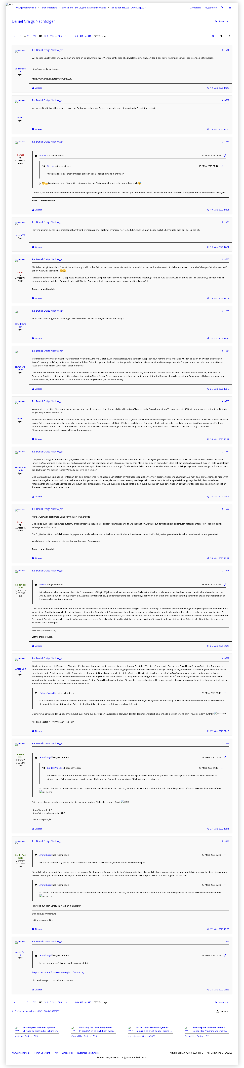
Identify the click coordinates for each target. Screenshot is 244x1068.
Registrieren (211, 7)
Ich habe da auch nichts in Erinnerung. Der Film (41, 1030)
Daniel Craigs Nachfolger (33, 21)
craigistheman (134, 1036)
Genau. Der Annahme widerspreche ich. (211, 1030)
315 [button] (52, 36)
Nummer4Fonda (20, 368)
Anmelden (195, 7)
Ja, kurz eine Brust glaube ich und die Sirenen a (154, 1030)
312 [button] (35, 36)
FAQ (56, 1052)
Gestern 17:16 (90, 1036)
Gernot (20, 154)
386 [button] (60, 36)
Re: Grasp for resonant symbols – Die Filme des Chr (41, 1027)
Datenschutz (67, 1052)
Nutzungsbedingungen (88, 1052)
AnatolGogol (20, 670)
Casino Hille (20, 756)
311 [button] (29, 36)
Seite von (83, 36)
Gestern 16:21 (203, 1036)
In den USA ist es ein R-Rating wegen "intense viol (97, 1030)
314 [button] (46, 36)
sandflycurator (20, 325)
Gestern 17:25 (31, 1036)
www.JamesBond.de (21, 1052)
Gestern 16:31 (148, 1036)
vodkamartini (20, 70)
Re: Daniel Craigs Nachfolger (47, 50)
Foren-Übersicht (42, 1052)
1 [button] (21, 36)
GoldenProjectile (20, 586)
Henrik (20, 117)
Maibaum (19, 1036)
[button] (15, 36)
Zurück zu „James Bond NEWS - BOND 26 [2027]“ (37, 1011)
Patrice (43, 155)
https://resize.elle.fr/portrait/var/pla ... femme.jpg (58, 972)
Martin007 (20, 235)
